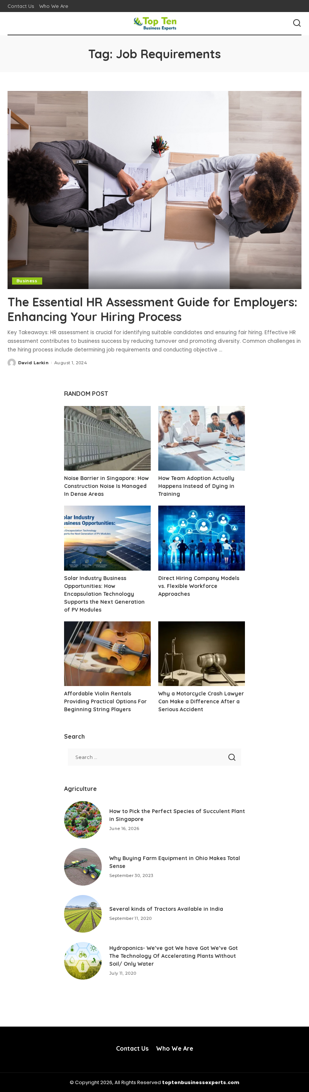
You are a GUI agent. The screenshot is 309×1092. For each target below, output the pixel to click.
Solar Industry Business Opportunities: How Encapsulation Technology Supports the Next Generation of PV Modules (104, 594)
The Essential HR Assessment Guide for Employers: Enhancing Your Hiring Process (152, 309)
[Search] (296, 23)
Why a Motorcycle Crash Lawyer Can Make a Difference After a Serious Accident (201, 701)
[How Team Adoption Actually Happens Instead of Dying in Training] (201, 438)
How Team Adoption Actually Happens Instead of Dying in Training (196, 486)
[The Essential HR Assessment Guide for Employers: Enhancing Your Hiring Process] (154, 190)
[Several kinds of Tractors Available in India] (83, 914)
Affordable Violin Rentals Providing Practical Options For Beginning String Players (105, 701)
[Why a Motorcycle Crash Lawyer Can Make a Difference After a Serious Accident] (201, 653)
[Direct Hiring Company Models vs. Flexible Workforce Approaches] (201, 538)
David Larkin (33, 362)
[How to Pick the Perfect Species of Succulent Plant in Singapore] (83, 820)
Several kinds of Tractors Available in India (166, 909)
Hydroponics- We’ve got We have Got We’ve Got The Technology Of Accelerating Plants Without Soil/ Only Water (173, 956)
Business (27, 280)
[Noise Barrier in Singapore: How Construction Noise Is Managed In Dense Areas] (107, 438)
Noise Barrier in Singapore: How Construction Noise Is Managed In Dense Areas (106, 486)
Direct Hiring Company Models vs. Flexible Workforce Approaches (198, 586)
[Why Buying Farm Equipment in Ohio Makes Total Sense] (83, 867)
